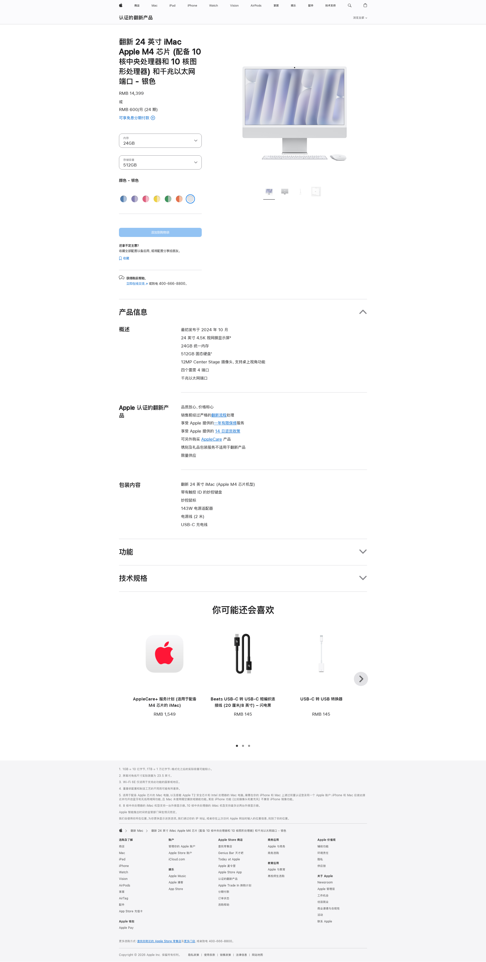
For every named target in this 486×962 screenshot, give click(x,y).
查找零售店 (225, 846)
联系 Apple (324, 921)
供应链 (321, 865)
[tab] (269, 192)
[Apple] (121, 830)
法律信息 (241, 954)
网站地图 (257, 954)
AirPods (124, 885)
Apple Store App (230, 872)
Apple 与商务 (276, 846)
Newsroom (325, 882)
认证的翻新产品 (136, 17)
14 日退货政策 (227, 431)
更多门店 (189, 941)
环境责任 (323, 853)
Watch (123, 872)
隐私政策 (193, 954)
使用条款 (209, 954)
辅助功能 (323, 846)
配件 (122, 904)
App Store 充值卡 (131, 911)
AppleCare (211, 439)
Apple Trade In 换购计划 (234, 885)
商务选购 (273, 853)
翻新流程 (219, 415)
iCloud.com (177, 859)
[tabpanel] (294, 109)
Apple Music (177, 876)
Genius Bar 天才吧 (231, 853)
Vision (123, 878)
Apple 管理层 (326, 889)
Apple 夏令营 (227, 865)
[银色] (190, 199)
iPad (122, 859)
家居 (122, 891)
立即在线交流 (137, 283)
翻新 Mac (137, 830)
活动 (320, 914)
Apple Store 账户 (180, 853)
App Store (176, 889)
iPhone (124, 865)
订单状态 (223, 898)
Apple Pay (126, 927)
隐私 (320, 859)
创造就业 (323, 901)
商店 (122, 846)
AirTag (123, 898)
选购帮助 (223, 904)
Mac (122, 853)
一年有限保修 (225, 423)
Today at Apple (229, 859)
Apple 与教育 (276, 869)
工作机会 (323, 895)
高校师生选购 (276, 876)
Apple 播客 (176, 882)
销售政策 (225, 954)
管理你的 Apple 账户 (182, 846)
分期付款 (223, 891)
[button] (350, 5)
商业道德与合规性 (328, 908)
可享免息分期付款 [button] (140, 118)
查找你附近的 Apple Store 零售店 (159, 941)
